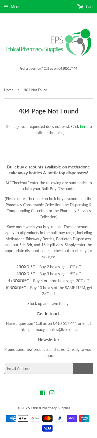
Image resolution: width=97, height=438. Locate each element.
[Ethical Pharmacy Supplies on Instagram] (52, 393)
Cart (89, 6)
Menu (15, 6)
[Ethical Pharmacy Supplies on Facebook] (43, 393)
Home (8, 90)
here (83, 126)
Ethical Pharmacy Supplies (50, 408)
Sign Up (83, 368)
